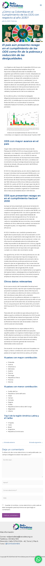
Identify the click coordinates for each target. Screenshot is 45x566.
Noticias (14, 21)
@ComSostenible (12, 544)
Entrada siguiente (36, 442)
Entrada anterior (8, 442)
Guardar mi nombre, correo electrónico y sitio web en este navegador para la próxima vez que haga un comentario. (21, 507)
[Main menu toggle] (41, 5)
